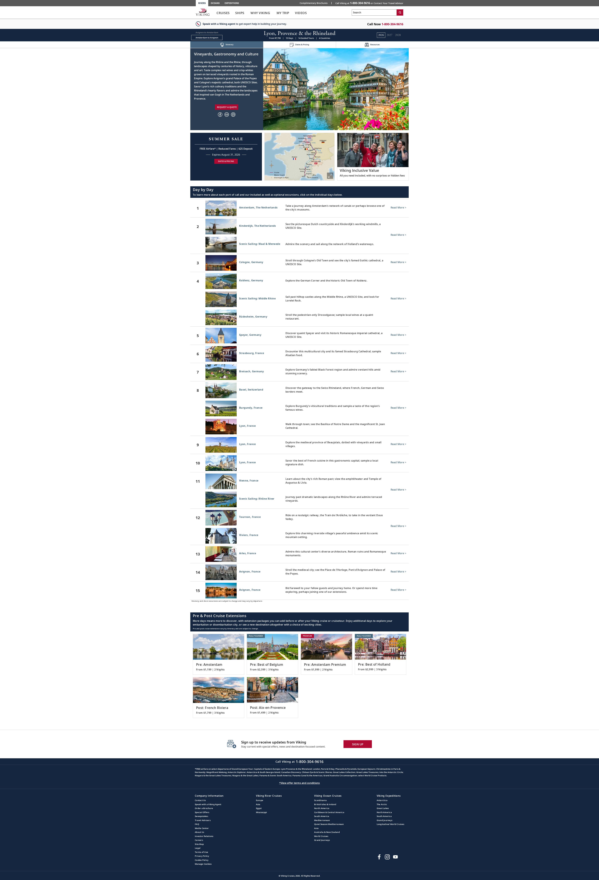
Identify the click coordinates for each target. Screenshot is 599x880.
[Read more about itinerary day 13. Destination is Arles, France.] (299, 554)
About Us (199, 832)
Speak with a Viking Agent (208, 804)
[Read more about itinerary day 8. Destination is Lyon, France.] (299, 427)
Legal (197, 848)
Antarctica (382, 800)
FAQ (197, 824)
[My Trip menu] (293, 13)
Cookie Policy (201, 860)
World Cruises (321, 836)
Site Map (199, 844)
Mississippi (261, 812)
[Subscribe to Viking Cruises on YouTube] (395, 857)
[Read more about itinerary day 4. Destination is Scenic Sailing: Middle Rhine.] (299, 299)
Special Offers (202, 812)
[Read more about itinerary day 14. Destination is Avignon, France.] (299, 572)
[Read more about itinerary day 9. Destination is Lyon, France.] (299, 445)
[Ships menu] (247, 13)
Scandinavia (320, 800)
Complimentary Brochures (314, 3)
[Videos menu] (310, 13)
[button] (233, 114)
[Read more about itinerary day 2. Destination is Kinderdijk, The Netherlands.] (299, 227)
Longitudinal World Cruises (390, 824)
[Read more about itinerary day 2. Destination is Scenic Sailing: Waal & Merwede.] (299, 245)
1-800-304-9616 (392, 24)
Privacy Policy (202, 856)
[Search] (400, 12)
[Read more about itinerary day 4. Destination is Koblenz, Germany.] (299, 281)
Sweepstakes (201, 816)
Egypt (259, 808)
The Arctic (382, 804)
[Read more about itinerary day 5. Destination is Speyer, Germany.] (299, 336)
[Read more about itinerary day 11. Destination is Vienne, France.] (299, 481)
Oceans (215, 3)
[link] (223, 14)
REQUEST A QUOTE (227, 107)
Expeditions (232, 3)
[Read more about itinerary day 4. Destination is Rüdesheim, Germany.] (299, 318)
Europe (259, 800)
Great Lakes (383, 808)
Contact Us (200, 800)
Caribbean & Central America (329, 812)
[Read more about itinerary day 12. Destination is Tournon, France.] (299, 518)
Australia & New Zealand (327, 832)
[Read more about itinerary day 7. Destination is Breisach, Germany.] (299, 372)
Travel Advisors (203, 820)
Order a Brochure (204, 808)
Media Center (202, 828)
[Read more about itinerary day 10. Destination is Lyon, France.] (299, 463)
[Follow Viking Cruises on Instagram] (387, 857)
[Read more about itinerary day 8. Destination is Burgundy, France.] (299, 409)
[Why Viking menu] (274, 13)
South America (321, 816)
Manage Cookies (203, 864)
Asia (258, 804)
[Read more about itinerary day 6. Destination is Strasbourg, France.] (299, 354)
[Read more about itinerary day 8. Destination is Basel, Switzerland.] (299, 390)
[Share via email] (226, 114)
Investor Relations (204, 836)
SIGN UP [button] (357, 744)
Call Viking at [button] (369, 3)
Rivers (202, 3)
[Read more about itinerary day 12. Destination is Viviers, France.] (299, 536)
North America (321, 808)
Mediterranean (322, 820)
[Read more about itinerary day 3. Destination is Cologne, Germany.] (299, 263)
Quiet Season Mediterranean (329, 824)
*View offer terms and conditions (299, 783)
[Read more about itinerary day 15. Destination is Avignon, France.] (299, 591)
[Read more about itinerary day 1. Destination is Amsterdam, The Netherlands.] (299, 208)
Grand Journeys (322, 840)
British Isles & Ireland (325, 804)
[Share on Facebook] (220, 114)
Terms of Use (201, 852)
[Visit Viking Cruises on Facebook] (379, 857)
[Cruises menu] (233, 13)
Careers (199, 840)
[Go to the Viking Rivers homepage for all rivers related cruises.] (202, 12)
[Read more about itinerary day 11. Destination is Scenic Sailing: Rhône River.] (299, 500)
